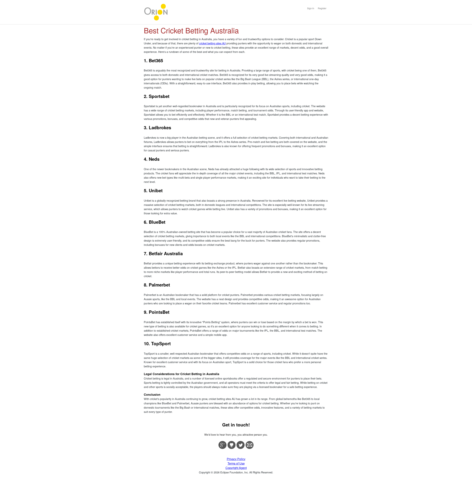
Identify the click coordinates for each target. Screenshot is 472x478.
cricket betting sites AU (212, 43)
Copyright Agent (236, 468)
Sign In (310, 8)
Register (322, 8)
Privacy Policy (236, 459)
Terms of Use (236, 463)
